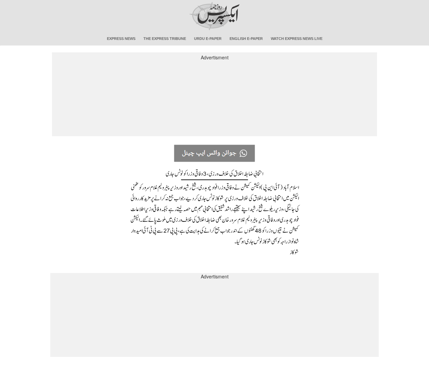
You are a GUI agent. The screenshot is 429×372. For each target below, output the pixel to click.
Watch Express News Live (296, 39)
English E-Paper (246, 39)
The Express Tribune (164, 39)
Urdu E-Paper (208, 39)
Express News (121, 39)
